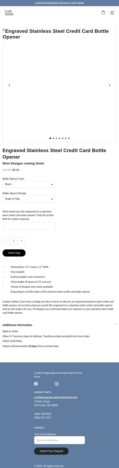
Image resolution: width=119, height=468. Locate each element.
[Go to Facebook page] (36, 384)
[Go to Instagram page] (57, 384)
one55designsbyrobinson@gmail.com (55, 397)
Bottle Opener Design (14, 193)
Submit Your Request (51, 451)
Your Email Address (45, 434)
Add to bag (14, 253)
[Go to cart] (103, 13)
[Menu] (112, 12)
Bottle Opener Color (13, 178)
